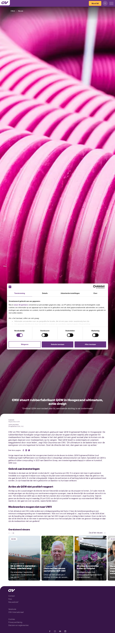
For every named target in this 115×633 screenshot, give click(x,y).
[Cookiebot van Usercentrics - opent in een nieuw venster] (96, 286)
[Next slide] (13, 533)
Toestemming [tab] (19, 293)
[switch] (45, 335)
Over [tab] (95, 293)
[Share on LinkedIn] (26, 450)
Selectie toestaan (57, 344)
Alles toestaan (90, 344)
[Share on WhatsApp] (29, 450)
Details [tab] (45, 293)
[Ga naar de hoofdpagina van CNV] (4, 2)
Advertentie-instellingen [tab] (70, 293)
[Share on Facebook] (23, 450)
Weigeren (24, 344)
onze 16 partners (21, 305)
